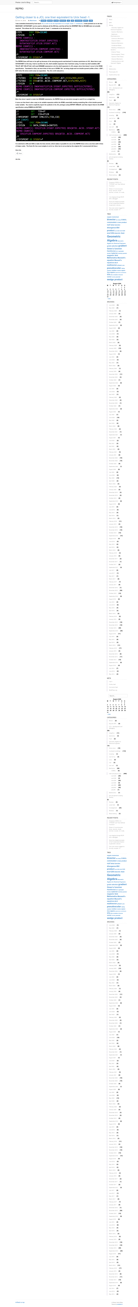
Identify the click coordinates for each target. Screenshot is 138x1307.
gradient (122, 245)
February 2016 (113, 616)
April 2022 (111, 423)
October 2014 (112, 659)
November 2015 (113, 625)
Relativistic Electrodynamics (115, 35)
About (110, 19)
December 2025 (113, 316)
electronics (112, 97)
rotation (119, 270)
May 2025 (111, 337)
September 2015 (113, 631)
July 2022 (111, 414)
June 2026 (112, 305)
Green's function (114, 248)
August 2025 (112, 328)
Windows (111, 172)
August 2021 (112, 438)
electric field (119, 233)
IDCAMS (56, 20)
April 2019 (111, 515)
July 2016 (111, 602)
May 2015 (111, 639)
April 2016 (111, 610)
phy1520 (113, 146)
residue (114, 270)
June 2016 (112, 605)
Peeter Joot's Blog (22, 2)
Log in (110, 681)
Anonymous (117, 2)
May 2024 (111, 363)
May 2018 (111, 544)
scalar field (112, 166)
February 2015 (113, 648)
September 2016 (113, 596)
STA (108, 274)
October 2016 (112, 593)
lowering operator (122, 253)
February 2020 (113, 486)
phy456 (113, 151)
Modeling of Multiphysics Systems (118, 49)
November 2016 (113, 590)
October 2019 (112, 498)
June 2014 (112, 671)
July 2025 (111, 331)
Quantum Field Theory (117, 56)
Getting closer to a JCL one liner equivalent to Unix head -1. (52, 17)
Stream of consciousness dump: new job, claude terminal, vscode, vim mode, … (116, 191)
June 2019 (112, 510)
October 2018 (112, 533)
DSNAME (50, 20)
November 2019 (113, 495)
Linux (110, 121)
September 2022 (113, 409)
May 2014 (111, 674)
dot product (113, 229)
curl (108, 224)
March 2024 (112, 365)
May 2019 (111, 512)
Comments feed (113, 687)
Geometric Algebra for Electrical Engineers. (117, 28)
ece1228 (117, 231)
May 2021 (111, 443)
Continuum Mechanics (117, 38)
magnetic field (112, 255)
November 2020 (113, 461)
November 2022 (113, 403)
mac (110, 124)
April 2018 (111, 547)
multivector (112, 265)
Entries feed (112, 684)
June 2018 (112, 541)
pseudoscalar (114, 267)
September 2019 (113, 501)
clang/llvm (112, 94)
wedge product (115, 279)
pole (123, 265)
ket (117, 251)
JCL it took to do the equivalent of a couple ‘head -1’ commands (62, 23)
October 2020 (112, 463)
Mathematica (112, 69)
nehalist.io (120, 1304)
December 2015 (113, 622)
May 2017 (111, 576)
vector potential (116, 277)
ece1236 (113, 139)
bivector (111, 219)
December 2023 (113, 374)
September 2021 (113, 435)
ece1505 (113, 144)
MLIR (116, 263)
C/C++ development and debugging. (115, 89)
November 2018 (113, 530)
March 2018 (112, 550)
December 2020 (113, 458)
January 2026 (112, 313)
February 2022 (113, 429)
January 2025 (112, 348)
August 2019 (112, 504)
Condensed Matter (116, 45)
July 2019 (111, 507)
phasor (119, 265)
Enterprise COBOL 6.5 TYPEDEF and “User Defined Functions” (117, 184)
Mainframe (33, 20)
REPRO (85, 20)
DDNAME (43, 20)
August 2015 (112, 634)
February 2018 (113, 553)
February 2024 (113, 368)
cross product (122, 222)
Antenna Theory (115, 52)
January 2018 (112, 556)
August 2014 (112, 665)
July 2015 (111, 636)
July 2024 (111, 357)
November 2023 (113, 377)
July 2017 (111, 570)
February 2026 (113, 311)
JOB (72, 20)
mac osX (111, 127)
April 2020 (111, 481)
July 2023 (111, 388)
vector (109, 277)
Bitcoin (111, 82)
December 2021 (113, 432)
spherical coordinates (120, 272)
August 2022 (112, 412)
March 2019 (112, 518)
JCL (68, 20)
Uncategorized (113, 169)
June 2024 (112, 360)
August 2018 (112, 538)
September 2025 (113, 325)
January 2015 (112, 651)
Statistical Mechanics (117, 43)
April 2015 (111, 642)
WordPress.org (113, 690)
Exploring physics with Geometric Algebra (117, 62)
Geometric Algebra (114, 238)
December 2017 (113, 559)
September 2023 (113, 383)
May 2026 (111, 308)
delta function (115, 225)
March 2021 (112, 449)
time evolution (114, 275)
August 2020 (112, 469)
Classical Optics (115, 41)
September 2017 (113, 567)
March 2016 (112, 613)
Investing (111, 115)
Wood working (113, 175)
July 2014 (111, 668)
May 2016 (111, 608)
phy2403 (113, 149)
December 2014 (113, 654)
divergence (111, 227)
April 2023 (111, 394)
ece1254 (113, 142)
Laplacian (114, 253)
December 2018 (113, 527)
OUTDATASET (78, 20)
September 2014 (113, 662)
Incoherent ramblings (114, 112)
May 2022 (111, 420)
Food (110, 100)
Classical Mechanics (117, 59)
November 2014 (113, 657)
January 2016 (112, 619)
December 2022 (113, 400)
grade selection (112, 246)
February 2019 (113, 521)
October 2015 (112, 628)
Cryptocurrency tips (114, 75)
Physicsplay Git (113, 72)
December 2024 (113, 351)
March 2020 (112, 484)
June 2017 (112, 573)
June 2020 (112, 475)
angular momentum (113, 217)
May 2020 (111, 478)
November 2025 (113, 319)
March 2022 (112, 426)
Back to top (21, 1302)
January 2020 (112, 489)
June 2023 (112, 391)
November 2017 (113, 561)
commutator (112, 222)
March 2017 (112, 579)
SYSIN (90, 20)
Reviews (111, 163)
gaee (110, 22)
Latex (110, 66)
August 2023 (112, 386)
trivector (120, 275)
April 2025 (111, 339)
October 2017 (112, 564)
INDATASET (63, 20)
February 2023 (113, 397)
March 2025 (112, 342)
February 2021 (113, 452)
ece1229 (113, 137)
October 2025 (112, 322)
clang (119, 220)
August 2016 (112, 599)
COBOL (113, 132)
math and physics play (115, 135)
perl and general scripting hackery (116, 158)
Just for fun (112, 118)
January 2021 (112, 455)
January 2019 (112, 524)
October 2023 (112, 380)
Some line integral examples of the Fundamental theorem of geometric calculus (116, 203)
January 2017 (112, 584)
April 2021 (111, 446)
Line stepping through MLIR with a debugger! (116, 198)
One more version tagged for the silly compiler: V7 (116, 209)
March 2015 (112, 645)
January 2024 (112, 371)
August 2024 (112, 354)
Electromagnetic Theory (117, 54)
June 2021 (112, 440)
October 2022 (112, 406)
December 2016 (113, 587)
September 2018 (113, 536)
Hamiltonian (111, 251)
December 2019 (113, 492)
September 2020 (113, 466)
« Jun (109, 298)
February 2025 (113, 345)
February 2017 (113, 582)
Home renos (112, 109)
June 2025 (112, 334)
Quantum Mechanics (117, 32)
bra (117, 220)
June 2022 (112, 417)
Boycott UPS (112, 85)
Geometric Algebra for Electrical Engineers (115, 104)
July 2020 (111, 472)
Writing (111, 25)
